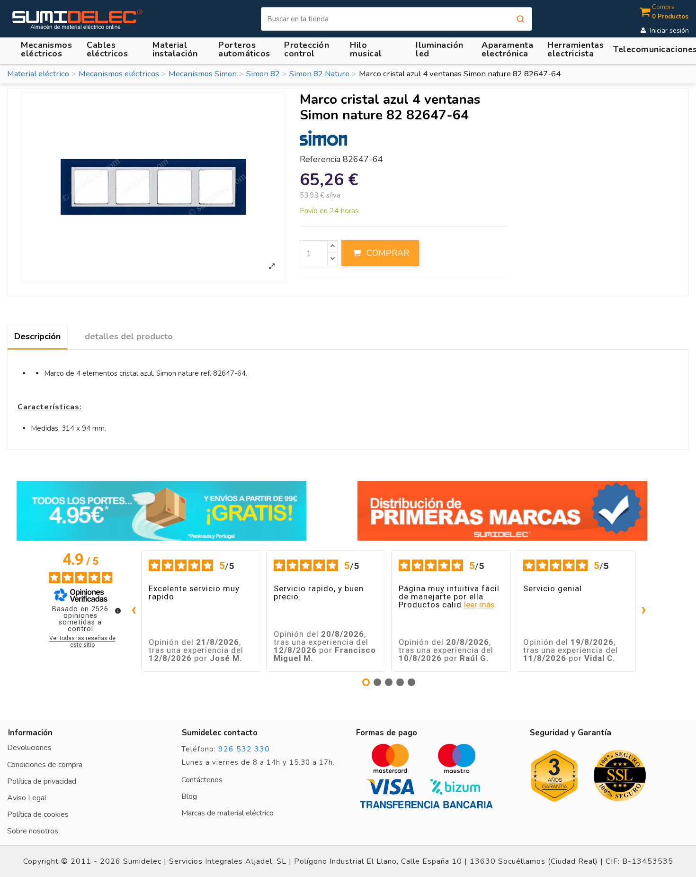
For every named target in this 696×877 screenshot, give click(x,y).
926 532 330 (244, 749)
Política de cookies (38, 814)
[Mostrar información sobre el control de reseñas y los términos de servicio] (118, 611)
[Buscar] (520, 19)
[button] (173, 49)
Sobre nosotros (32, 831)
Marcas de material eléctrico (227, 813)
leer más (479, 605)
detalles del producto (129, 336)
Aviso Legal (26, 798)
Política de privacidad (41, 781)
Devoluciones (29, 747)
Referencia (320, 159)
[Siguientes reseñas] (643, 611)
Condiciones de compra (44, 764)
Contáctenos (202, 780)
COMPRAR (387, 253)
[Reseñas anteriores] (133, 611)
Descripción (37, 336)
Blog (189, 796)
